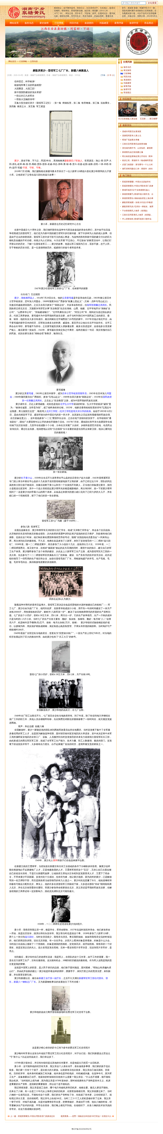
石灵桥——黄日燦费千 (133, 119)
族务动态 (29, 23)
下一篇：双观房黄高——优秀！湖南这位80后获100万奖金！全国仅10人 (81, 1116)
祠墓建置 (103, 23)
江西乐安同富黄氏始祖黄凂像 (134, 144)
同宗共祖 (74, 23)
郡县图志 (148, 23)
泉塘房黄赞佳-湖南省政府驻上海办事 (137, 198)
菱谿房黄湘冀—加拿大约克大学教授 (137, 202)
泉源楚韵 (89, 23)
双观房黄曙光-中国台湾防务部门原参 (137, 186)
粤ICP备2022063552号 (81, 1129)
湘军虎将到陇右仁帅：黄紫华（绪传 (137, 169)
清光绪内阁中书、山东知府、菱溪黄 (137, 148)
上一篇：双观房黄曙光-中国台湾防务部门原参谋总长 (32, 1116)
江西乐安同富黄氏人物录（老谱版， (137, 215)
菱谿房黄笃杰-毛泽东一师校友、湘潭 (137, 206)
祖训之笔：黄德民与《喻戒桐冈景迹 (137, 160)
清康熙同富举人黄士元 (131, 136)
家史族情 (44, 23)
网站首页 (14, 23)
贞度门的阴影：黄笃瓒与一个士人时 (137, 164)
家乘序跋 (118, 23)
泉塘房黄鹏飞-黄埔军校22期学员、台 (137, 194)
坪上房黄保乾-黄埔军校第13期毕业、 (137, 219)
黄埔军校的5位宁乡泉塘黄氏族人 (136, 190)
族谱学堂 (133, 23)
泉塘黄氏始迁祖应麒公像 (132, 152)
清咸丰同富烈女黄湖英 (131, 131)
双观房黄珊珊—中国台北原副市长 (136, 182)
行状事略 (59, 23)
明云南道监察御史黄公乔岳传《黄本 (137, 156)
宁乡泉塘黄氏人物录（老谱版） (135, 211)
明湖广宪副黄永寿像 (130, 140)
